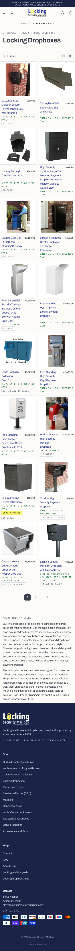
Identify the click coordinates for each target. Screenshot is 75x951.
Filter (11, 56)
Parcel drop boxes (13, 787)
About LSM (9, 866)
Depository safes (12, 806)
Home (24, 23)
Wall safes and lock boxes (17, 812)
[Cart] (71, 13)
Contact (7, 853)
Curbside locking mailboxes (18, 762)
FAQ (5, 859)
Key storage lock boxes (16, 818)
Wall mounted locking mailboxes (21, 768)
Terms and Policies (37, 944)
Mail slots (8, 799)
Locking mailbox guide (15, 872)
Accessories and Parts (15, 831)
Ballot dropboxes (12, 825)
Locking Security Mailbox (41, 937)
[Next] (56, 597)
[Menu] (4, 13)
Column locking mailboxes (18, 774)
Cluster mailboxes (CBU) (17, 793)
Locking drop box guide (16, 878)
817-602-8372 (52, 4)
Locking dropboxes (14, 781)
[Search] (12, 13)
